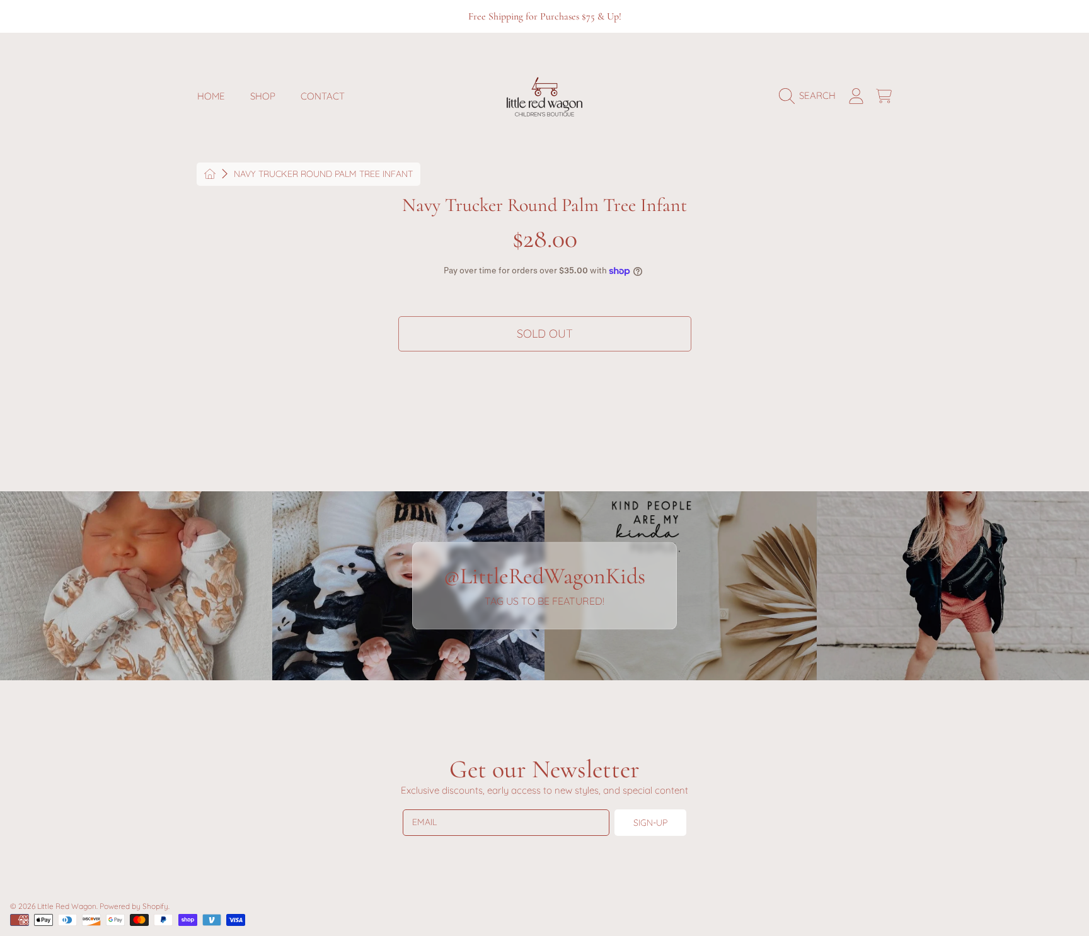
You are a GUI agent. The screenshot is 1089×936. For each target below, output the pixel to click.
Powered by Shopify (134, 906)
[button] (810, 96)
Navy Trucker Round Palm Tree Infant (323, 174)
